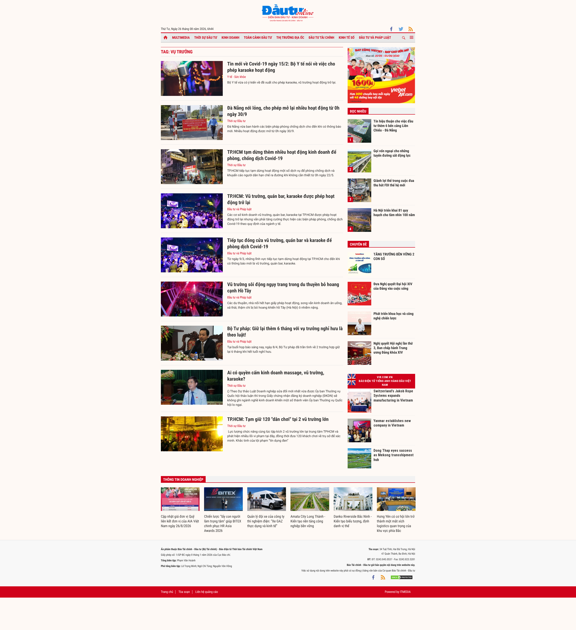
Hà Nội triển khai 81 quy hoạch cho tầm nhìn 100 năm (394, 212)
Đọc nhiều (358, 111)
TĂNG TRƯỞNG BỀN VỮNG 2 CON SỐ (394, 256)
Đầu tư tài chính (321, 38)
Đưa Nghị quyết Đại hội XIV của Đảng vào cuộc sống (393, 286)
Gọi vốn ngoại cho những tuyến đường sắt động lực (392, 153)
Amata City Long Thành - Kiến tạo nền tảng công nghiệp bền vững (307, 521)
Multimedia (181, 38)
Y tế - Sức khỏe (236, 77)
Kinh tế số (347, 38)
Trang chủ (167, 592)
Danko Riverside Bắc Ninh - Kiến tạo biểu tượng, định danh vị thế (353, 521)
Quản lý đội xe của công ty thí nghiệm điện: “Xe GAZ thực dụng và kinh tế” (265, 521)
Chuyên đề (358, 244)
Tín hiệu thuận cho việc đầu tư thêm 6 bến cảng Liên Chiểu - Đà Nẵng (393, 125)
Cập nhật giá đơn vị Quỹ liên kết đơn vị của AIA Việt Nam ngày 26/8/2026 (180, 521)
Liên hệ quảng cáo (206, 592)
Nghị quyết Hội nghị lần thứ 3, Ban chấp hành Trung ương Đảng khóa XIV (393, 347)
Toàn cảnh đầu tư (258, 38)
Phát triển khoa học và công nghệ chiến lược (394, 316)
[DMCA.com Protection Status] (401, 577)
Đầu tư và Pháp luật (375, 38)
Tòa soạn (184, 592)
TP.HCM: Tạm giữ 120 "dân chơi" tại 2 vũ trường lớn (277, 419)
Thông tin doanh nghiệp (183, 479)
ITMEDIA (405, 592)
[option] (180, 507)
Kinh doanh (230, 38)
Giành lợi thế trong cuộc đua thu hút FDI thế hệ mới (394, 182)
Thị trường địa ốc (290, 38)
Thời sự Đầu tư (205, 38)
